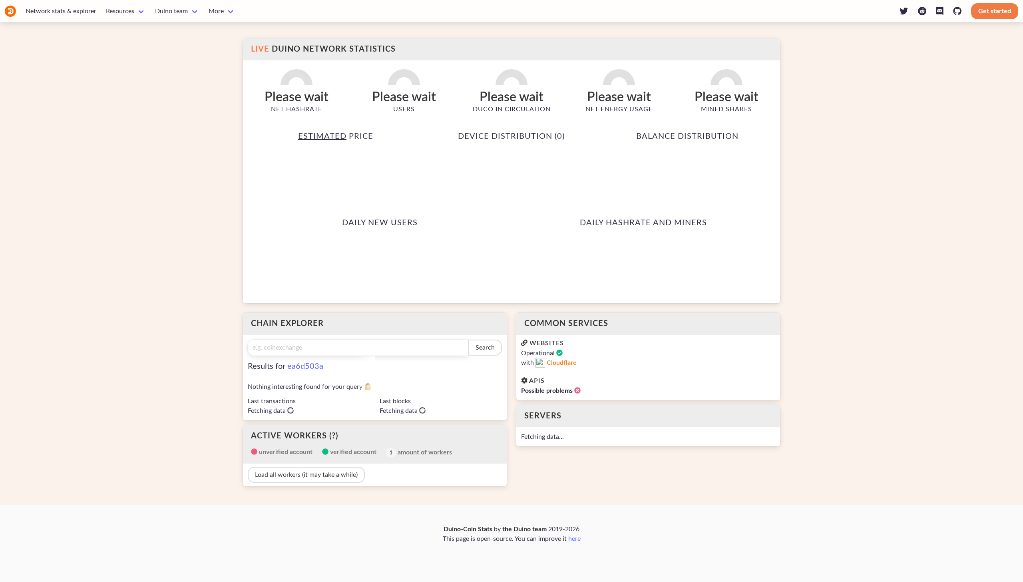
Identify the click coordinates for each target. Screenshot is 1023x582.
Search (485, 347)
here (574, 539)
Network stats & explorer (61, 11)
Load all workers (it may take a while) (306, 475)
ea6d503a (305, 366)
